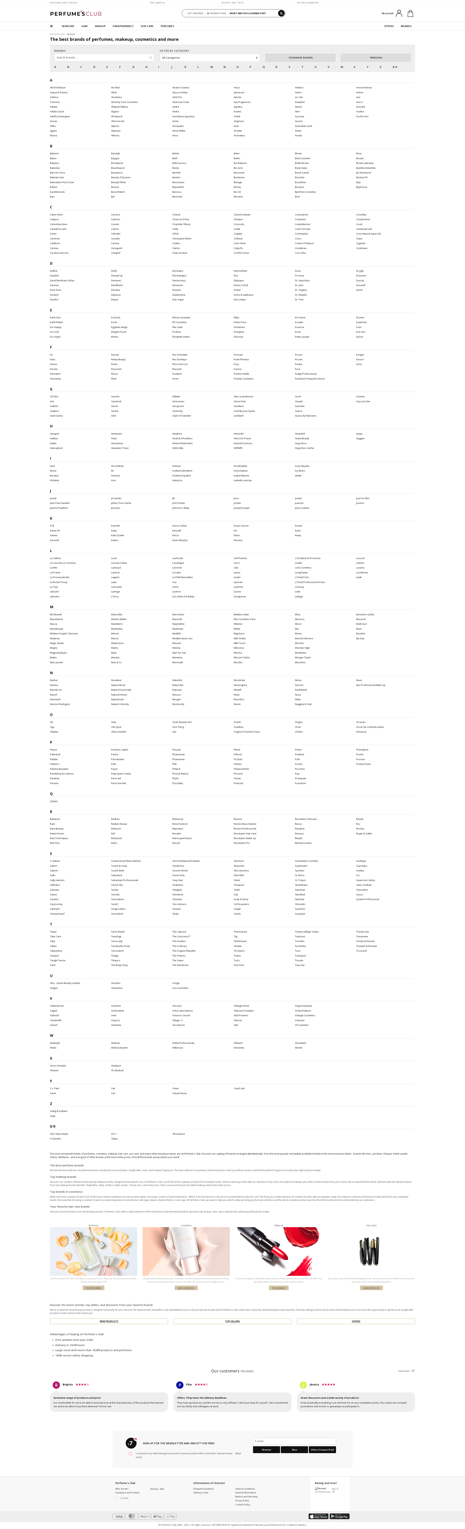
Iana (52, 466)
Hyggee (360, 438)
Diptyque (239, 280)
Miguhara (239, 633)
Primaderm (362, 749)
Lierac (237, 572)
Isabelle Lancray (243, 480)
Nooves (299, 685)
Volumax (300, 1020)
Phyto (175, 778)
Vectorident (117, 1010)
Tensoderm (117, 950)
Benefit (176, 172)
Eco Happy (56, 327)
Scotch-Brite (117, 870)
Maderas (55, 638)
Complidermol (302, 224)
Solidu (237, 913)
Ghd (113, 415)
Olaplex (54, 731)
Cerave (115, 243)
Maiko (53, 657)
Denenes (116, 280)
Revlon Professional (245, 828)
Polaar (237, 778)
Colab (237, 229)
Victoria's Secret (181, 1015)
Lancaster (116, 586)
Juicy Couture (302, 507)
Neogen (176, 699)
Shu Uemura (179, 904)
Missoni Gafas (242, 657)
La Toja (54, 586)
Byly (358, 182)
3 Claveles (55, 1138)
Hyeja (359, 433)
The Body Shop (119, 965)
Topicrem (300, 936)
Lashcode (177, 558)
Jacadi (53, 498)
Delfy (114, 270)
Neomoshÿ (178, 704)
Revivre (238, 819)
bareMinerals (57, 191)
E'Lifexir (176, 331)
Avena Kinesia (364, 87)
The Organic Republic (184, 950)
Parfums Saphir (119, 749)
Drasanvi (361, 275)
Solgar (237, 908)
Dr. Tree (299, 299)
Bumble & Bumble (366, 168)
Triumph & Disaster (366, 946)
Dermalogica (179, 275)
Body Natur (301, 168)
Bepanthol (178, 187)
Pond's (299, 764)
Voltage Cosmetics (305, 1015)
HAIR (85, 26)
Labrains (55, 596)
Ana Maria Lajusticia (183, 116)
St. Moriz (299, 875)
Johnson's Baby (180, 507)
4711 (113, 1133)
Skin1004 (239, 875)
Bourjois (299, 187)
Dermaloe (177, 270)
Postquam (300, 778)
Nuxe (359, 680)
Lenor (175, 586)
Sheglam (177, 889)
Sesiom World (180, 870)
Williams (238, 1043)
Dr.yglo (360, 270)
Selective (376, 57)
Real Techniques (59, 838)
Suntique (361, 861)
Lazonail (177, 567)
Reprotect (177, 828)
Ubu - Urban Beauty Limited (65, 983)
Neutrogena (240, 685)
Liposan (238, 582)
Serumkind (117, 913)
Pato (113, 764)
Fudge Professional (305, 373)
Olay (113, 722)
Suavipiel (300, 913)
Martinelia (116, 628)
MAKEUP (100, 26)
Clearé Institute (242, 214)
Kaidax (54, 535)
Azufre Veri (362, 116)
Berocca (176, 191)
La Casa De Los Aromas (63, 562)
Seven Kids (178, 875)
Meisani (176, 643)
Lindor (237, 577)
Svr (358, 875)
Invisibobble (240, 466)
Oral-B (237, 722)
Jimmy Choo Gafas (121, 503)
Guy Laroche (363, 401)
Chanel (176, 214)
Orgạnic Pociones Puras (247, 731)
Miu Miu (238, 662)
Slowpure (239, 884)
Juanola (299, 503)
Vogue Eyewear (303, 1005)
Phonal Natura (180, 773)
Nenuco (176, 694)
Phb (174, 764)
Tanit (52, 965)
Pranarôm (300, 783)
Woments (239, 1047)
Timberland (240, 941)
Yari (113, 1093)
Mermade (177, 662)
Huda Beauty (302, 438)
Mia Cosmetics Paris (245, 619)
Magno (54, 647)
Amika (175, 106)
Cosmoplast (301, 233)
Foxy (236, 364)
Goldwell (238, 415)
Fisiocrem (116, 369)
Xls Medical (117, 1070)
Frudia (298, 364)
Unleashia (116, 988)
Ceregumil (116, 248)
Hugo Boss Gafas (304, 448)
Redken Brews (119, 823)
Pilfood (238, 754)
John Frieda (178, 503)
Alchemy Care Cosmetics (124, 102)
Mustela (360, 633)
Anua (237, 87)
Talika (53, 946)
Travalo (299, 960)
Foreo (175, 378)
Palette (54, 759)
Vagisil (53, 1010)
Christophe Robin (181, 238)
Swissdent (362, 889)
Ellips (236, 317)
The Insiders (179, 941)
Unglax (54, 988)
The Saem (177, 960)
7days (114, 1138)
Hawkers (177, 433)
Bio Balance (240, 163)
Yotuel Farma (179, 1093)
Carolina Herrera (59, 252)
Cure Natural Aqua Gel (368, 233)
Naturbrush (117, 699)
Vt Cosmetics (302, 1025)
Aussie (298, 121)
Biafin (237, 158)
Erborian (238, 336)
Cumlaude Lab (364, 229)
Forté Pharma (241, 359)
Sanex (53, 894)
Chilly (175, 229)
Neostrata (239, 680)
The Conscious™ (181, 936)
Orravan (360, 722)
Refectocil (116, 838)
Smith (237, 889)
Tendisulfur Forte (120, 946)
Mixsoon (299, 619)
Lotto (297, 591)
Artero (298, 92)
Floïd (113, 378)
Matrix (114, 647)
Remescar (177, 819)
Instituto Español (181, 475)
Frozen (299, 359)
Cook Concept (302, 229)
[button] (130, 1498)
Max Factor (178, 614)
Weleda (115, 1043)
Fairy (52, 359)
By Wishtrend (363, 172)
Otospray (361, 731)
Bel (113, 196)
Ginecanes (178, 401)
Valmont (54, 1015)
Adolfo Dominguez (60, 116)
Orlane (299, 731)
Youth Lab (239, 1088)
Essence (299, 327)
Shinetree (177, 894)
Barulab (115, 153)
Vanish (54, 1025)
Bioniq (237, 187)
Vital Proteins (241, 1015)
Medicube (177, 628)
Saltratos (55, 884)
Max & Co (116, 662)
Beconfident (118, 191)
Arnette (238, 130)
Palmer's (55, 764)
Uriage (176, 983)
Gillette (176, 396)
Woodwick (300, 1043)
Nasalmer (116, 680)
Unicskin (115, 983)
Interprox (177, 480)
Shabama (177, 884)
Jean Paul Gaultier (60, 503)
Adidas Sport (57, 111)
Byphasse (361, 187)
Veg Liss (115, 1020)
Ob (51, 722)
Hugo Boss (301, 443)
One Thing (178, 727)
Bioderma (239, 177)
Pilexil (237, 749)
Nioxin (237, 704)
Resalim (176, 833)
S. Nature (55, 861)
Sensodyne (117, 899)
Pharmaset (178, 754)
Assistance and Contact (64, 2)
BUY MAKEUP (278, 1288)
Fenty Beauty (118, 359)
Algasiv (115, 111)
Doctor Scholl (241, 285)
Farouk (115, 354)
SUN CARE (147, 26)
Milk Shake (240, 638)
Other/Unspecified (322, 1449)
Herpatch (300, 433)
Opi (174, 731)
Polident (299, 754)
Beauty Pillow (118, 182)
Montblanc (301, 652)
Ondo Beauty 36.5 (182, 722)
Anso (175, 135)
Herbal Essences (243, 443)
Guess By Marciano (305, 415)
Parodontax (117, 759)
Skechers (239, 861)
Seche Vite (117, 884)
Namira (54, 685)
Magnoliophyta (58, 652)
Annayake (178, 126)
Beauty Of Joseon (120, 177)
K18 (52, 525)
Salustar (54, 889)
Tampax (54, 955)
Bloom (298, 153)
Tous (297, 950)
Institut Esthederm (182, 470)
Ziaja (52, 1116)
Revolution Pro (242, 843)
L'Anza (114, 596)
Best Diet (177, 196)
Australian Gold (303, 126)
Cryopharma (363, 219)
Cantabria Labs (58, 229)
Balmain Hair (57, 177)
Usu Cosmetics (180, 988)
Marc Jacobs (56, 662)
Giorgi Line (178, 406)
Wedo (53, 1047)
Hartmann (116, 433)
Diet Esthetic (240, 270)
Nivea (298, 680)
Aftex (53, 126)
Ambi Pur (177, 97)
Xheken (54, 1070)
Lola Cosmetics (303, 567)
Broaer (360, 158)
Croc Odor (300, 252)
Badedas (55, 168)
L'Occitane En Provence (308, 558)
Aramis (237, 111)
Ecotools (115, 317)
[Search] (281, 13)
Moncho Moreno (304, 638)
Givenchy (177, 411)
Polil (297, 759)
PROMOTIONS (218, 13)
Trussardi (361, 950)
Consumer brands (301, 57)
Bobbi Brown (302, 163)
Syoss (359, 894)
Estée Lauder (302, 336)
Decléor (54, 299)
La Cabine (55, 558)
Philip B (176, 768)
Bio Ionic (238, 168)
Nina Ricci (239, 699)
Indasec (176, 466)
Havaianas (117, 443)
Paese (53, 749)
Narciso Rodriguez (60, 704)
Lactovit (115, 572)
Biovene (238, 196)
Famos (53, 364)
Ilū (112, 470)
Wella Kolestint (119, 1047)
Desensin (177, 285)
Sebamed (116, 875)
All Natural (116, 116)
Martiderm (117, 623)
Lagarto (115, 577)
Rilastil (298, 838)
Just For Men (363, 498)
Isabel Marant (241, 475)
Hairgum (54, 433)
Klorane (238, 540)
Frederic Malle (241, 373)
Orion (298, 727)
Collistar (238, 238)
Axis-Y (359, 102)
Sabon (53, 865)
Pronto (360, 754)
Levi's (237, 562)
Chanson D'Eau (180, 219)
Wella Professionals (183, 1043)
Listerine (238, 586)
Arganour (239, 121)
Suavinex (300, 908)
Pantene (54, 778)
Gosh (298, 396)
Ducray (360, 280)
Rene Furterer (180, 823)
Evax (358, 327)
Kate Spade (117, 535)
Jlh (173, 498)
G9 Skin (54, 396)
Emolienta (239, 327)
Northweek (301, 689)
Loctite (298, 562)
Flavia (114, 373)
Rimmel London (303, 843)
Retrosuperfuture (182, 838)
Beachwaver (118, 168)
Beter (237, 153)
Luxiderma (362, 572)
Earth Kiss (55, 317)
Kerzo (175, 535)
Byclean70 (361, 177)
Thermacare (240, 931)
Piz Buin (238, 759)
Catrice (115, 229)
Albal (114, 92)
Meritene (177, 657)
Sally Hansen (57, 880)
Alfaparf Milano (119, 106)
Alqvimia (115, 130)
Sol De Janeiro (241, 904)
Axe (358, 97)
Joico (236, 498)
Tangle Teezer (58, 960)
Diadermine (178, 294)
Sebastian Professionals (124, 880)
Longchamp (301, 572)
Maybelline (178, 623)
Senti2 (114, 904)
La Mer (53, 567)
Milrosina (239, 647)
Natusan (177, 689)
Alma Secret (117, 121)
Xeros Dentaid (58, 1065)
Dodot (237, 289)
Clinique (238, 219)
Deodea (115, 289)
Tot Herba (300, 946)
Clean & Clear (179, 252)
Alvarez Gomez (180, 87)
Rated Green (57, 833)
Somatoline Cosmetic (306, 861)
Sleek (237, 880)
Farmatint (55, 373)
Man (294, 1449)
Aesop (53, 121)
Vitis (236, 1025)
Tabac (53, 931)
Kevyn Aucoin (241, 525)
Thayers (115, 960)
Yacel (53, 1093)
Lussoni (360, 558)
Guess (298, 411)
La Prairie (55, 572)
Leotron (176, 591)
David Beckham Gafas (62, 280)
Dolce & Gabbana (243, 294)
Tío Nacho (239, 950)
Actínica (54, 97)
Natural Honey (119, 694)
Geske (114, 411)
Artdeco (299, 87)
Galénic (54, 406)
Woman (266, 1449)
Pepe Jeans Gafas (121, 773)
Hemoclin (239, 433)
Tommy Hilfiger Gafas (307, 931)
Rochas (360, 828)
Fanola (53, 369)
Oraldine (238, 727)
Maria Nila (116, 614)
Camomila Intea (58, 224)
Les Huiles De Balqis (183, 596)
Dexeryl (176, 289)
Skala (175, 913)
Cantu (53, 233)
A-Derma (55, 102)
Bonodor (300, 177)
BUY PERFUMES (93, 1288)
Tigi (235, 936)
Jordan (237, 503)
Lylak (359, 577)
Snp (236, 894)
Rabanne (55, 819)
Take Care (55, 936)
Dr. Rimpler (301, 294)
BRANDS (406, 26)
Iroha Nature (241, 470)
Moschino (300, 662)
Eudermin (361, 322)
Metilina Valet (241, 614)
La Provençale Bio (60, 577)
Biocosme (239, 172)
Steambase (301, 884)
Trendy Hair (362, 931)
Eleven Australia (181, 317)
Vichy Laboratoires (182, 1010)
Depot (114, 299)
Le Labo (176, 572)
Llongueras (240, 596)
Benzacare (178, 182)
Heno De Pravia (242, 438)
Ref (113, 833)
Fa (51, 354)
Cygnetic (360, 243)
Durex (359, 289)
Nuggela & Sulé (303, 704)
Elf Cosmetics (179, 322)
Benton (176, 177)
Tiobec (237, 955)
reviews (232, 1370)
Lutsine (360, 562)
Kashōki (115, 525)
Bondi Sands (302, 172)
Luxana (360, 567)
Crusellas (361, 214)
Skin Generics (241, 870)
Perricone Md (118, 783)
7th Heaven (178, 1133)
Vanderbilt (55, 1020)
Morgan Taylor (303, 657)
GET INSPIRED (195, 13)
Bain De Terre (57, 172)
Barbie (53, 187)
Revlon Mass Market (245, 823)
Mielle (237, 628)
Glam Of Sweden (181, 415)
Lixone (237, 591)
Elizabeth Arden (181, 336)
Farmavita (55, 378)
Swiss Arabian (364, 884)
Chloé (175, 233)
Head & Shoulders (182, 438)
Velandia (116, 1025)
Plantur (238, 764)
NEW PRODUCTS (109, 1321)
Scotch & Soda (119, 865)
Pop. (297, 773)
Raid (52, 823)
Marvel (115, 633)
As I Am (299, 97)
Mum (359, 628)
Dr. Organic (301, 289)
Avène (359, 92)
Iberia (53, 470)
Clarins (176, 248)
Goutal (298, 401)
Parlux (114, 754)
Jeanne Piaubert (59, 507)
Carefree (55, 238)
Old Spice (116, 727)
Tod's (237, 960)
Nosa (298, 694)
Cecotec (115, 238)
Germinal (116, 401)
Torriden (299, 941)
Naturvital (177, 685)
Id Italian (54, 480)
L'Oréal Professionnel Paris (310, 582)
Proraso (360, 759)
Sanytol (54, 899)
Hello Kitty (177, 448)
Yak (113, 1088)
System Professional (367, 899)
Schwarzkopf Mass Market (126, 861)
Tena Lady (117, 941)
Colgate (238, 233)
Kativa (114, 540)
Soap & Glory (241, 899)
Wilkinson (177, 1047)
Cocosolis (239, 224)
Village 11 (177, 1020)
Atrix (297, 111)
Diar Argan (178, 299)
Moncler (299, 643)
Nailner (54, 680)
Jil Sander (116, 498)
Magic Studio (57, 643)
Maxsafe (177, 619)
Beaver (115, 187)
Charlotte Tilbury (181, 224)
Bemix (175, 168)
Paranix (54, 783)
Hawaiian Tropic (120, 448)
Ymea (175, 1088)
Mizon (298, 623)
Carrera (115, 214)
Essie (298, 331)
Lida (236, 567)
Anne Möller (179, 130)
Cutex (359, 238)
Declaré (54, 294)
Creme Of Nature (304, 243)
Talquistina (56, 950)
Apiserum (239, 92)
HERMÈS (238, 448)
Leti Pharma (240, 558)
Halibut (54, 438)
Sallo (52, 875)
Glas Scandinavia (243, 396)
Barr (52, 196)
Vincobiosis (178, 1025)
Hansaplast (56, 448)
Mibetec (238, 623)
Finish (114, 364)
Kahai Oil (55, 530)
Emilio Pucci (240, 322)
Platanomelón (241, 768)
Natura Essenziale (121, 689)
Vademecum (57, 1005)
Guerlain (300, 406)
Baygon (115, 158)
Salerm (54, 870)
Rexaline (300, 828)
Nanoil (53, 694)
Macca (53, 623)
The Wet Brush (180, 965)
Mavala (115, 657)
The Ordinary (179, 946)
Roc (358, 823)
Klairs (237, 535)
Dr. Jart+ (299, 285)
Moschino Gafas (365, 614)
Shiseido (177, 899)
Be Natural (117, 163)
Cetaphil (115, 252)
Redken (115, 819)
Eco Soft (54, 331)
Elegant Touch (119, 331)
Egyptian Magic (119, 327)
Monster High (302, 647)
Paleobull (55, 754)
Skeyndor (239, 865)
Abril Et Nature (58, 87)
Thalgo (115, 955)
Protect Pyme (363, 764)
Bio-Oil (237, 191)
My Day (360, 638)
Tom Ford (239, 965)
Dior (236, 275)
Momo (298, 633)
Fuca (297, 369)
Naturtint (177, 680)
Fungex (360, 354)
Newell (237, 689)
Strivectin (300, 904)
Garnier (115, 396)
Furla (359, 364)
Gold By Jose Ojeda (244, 411)
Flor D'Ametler (180, 354)
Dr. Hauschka (302, 280)
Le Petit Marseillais (182, 577)
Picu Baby (177, 783)
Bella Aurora (179, 163)
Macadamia (56, 619)
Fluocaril (176, 369)
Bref (297, 196)
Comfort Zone (241, 252)
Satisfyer (55, 908)
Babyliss (54, 163)
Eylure (359, 336)
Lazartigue (178, 562)
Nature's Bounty (120, 704)
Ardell (237, 116)
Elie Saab (177, 327)
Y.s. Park (54, 1088)
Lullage (299, 596)
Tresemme (362, 936)
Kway (298, 535)
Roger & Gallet (364, 833)
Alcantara (116, 97)
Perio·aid (116, 778)
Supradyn (361, 865)
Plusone (238, 773)
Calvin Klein (56, 214)
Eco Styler (55, 336)
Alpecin (115, 126)
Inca (113, 480)
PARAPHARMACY (123, 26)
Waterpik (55, 1043)
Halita (53, 443)
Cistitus (176, 243)
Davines (54, 285)
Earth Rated (56, 322)
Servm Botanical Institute (186, 861)
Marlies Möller (119, 619)
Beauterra (116, 172)
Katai (114, 530)
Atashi (298, 106)
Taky (52, 941)
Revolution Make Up (245, 838)
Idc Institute (117, 466)
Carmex (54, 248)
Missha (238, 652)
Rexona (299, 833)
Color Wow (240, 243)
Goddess (239, 406)
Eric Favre (300, 317)
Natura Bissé (118, 685)
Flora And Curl (180, 364)
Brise (359, 153)
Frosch (298, 354)
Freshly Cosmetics (244, 378)
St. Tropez (300, 880)
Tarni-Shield (117, 931)
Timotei (238, 946)
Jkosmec (115, 507)
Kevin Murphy (180, 540)
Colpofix (238, 248)
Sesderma (178, 865)
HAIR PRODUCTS (371, 1288)
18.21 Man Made (59, 1133)
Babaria (54, 153)
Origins (299, 722)
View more (404, 1371)
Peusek (176, 749)
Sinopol (176, 908)
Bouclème (300, 182)
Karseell (54, 540)
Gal (52, 401)
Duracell (360, 285)
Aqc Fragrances (242, 102)
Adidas (54, 106)
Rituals (360, 819)
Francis (238, 369)
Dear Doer (55, 289)
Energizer (239, 331)
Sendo (114, 889)
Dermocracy (179, 280)
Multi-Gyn (361, 623)
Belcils (175, 153)
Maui (114, 652)
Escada (299, 322)
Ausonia (299, 116)
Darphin (54, 275)
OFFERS (389, 26)
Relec (114, 843)
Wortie (298, 1047)
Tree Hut (299, 965)
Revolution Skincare (306, 819)
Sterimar (299, 899)
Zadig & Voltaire (58, 1111)
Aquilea (238, 106)
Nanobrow (56, 689)
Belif (174, 158)
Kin (235, 530)
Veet (113, 1015)
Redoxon (116, 828)
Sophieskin (301, 865)
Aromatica (239, 135)
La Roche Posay (58, 582)
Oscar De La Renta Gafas (370, 727)
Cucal (359, 224)
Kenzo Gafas (179, 525)
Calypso (54, 219)
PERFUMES (167, 26)
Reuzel (176, 843)
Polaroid (238, 783)
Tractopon (300, 955)
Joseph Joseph (242, 507)
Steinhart (300, 889)
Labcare (54, 591)
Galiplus (54, 411)
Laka (113, 582)
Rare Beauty (57, 828)
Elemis (114, 336)
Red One (55, 843)
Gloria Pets (240, 401)
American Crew (180, 102)
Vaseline (116, 1005)
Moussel (361, 619)
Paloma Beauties (59, 768)
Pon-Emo (300, 768)
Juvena (360, 503)
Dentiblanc (117, 285)
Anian (175, 121)
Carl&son (55, 243)
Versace (176, 1005)
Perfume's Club (57, 34)
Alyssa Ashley (180, 92)
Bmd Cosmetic (302, 158)
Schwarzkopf (57, 913)
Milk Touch (239, 643)
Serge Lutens (118, 908)
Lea (174, 582)
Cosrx (298, 238)
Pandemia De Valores (62, 773)
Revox (298, 823)
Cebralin (115, 233)
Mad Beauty (56, 628)
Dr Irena (299, 275)
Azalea (360, 111)
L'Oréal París (302, 577)
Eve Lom (360, 331)
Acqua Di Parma (58, 92)
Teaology (116, 936)
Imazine (115, 475)
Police (298, 749)
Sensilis (115, 894)
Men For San (179, 652)
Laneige (115, 591)
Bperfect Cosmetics (305, 191)
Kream (298, 525)
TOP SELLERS (232, 1321)
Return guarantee (308, 2)
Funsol (359, 359)
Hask (114, 438)
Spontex (299, 870)
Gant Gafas (56, 415)
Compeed (300, 219)
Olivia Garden (118, 731)
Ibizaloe (54, 475)
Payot (114, 768)
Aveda (298, 135)
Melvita (176, 647)
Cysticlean (361, 248)
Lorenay (299, 586)
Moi (297, 628)
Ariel (236, 126)
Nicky (237, 694)
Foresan (238, 354)
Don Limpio (240, 299)
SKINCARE (68, 26)
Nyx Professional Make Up (370, 685)
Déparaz (116, 294)
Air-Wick (115, 87)
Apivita (237, 97)
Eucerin (360, 317)
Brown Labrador (365, 163)
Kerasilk (176, 530)
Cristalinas (301, 248)
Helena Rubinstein (182, 443)
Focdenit (177, 373)
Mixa (297, 614)
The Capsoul (179, 931)
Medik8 (176, 633)
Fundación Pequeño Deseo (310, 378)
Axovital (360, 106)
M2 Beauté (56, 614)
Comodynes (301, 214)
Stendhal (300, 894)
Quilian (54, 801)
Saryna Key (56, 904)
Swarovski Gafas (365, 880)
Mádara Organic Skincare (64, 633)
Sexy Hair (177, 880)
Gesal (114, 406)
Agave (53, 130)
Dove (298, 270)
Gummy (360, 396)
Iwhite (298, 475)
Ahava (53, 135)
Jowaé (298, 498)
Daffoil (53, 270)
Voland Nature (303, 1010)
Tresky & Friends (365, 941)
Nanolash (55, 699)
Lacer (114, 558)
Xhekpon (116, 1065)
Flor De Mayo (179, 359)
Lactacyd (116, 567)
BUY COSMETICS (186, 1288)
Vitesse (238, 1020)
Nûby (298, 699)
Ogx (52, 727)
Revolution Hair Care (245, 833)
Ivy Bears (300, 470)
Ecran (114, 322)
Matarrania (117, 643)
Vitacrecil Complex (244, 1010)
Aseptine (300, 102)
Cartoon (115, 219)
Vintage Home (241, 1005)
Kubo (298, 530)
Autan (298, 130)
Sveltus (360, 870)
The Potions (178, 955)
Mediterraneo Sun (182, 638)
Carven (115, 224)
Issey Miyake (302, 466)
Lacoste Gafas (119, 562)
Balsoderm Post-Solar (62, 182)
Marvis (115, 638)
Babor (53, 158)
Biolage (238, 182)
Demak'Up (117, 275)
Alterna (115, 135)
